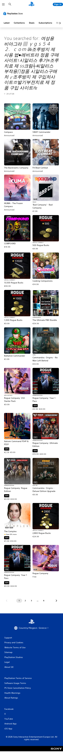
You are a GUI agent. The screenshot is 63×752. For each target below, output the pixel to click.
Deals (31, 22)
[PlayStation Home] (31, 4)
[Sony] (56, 750)
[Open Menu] (3, 4)
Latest (7, 22)
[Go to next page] (56, 600)
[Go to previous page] (6, 600)
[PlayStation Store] (13, 13)
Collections (19, 22)
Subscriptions (45, 22)
